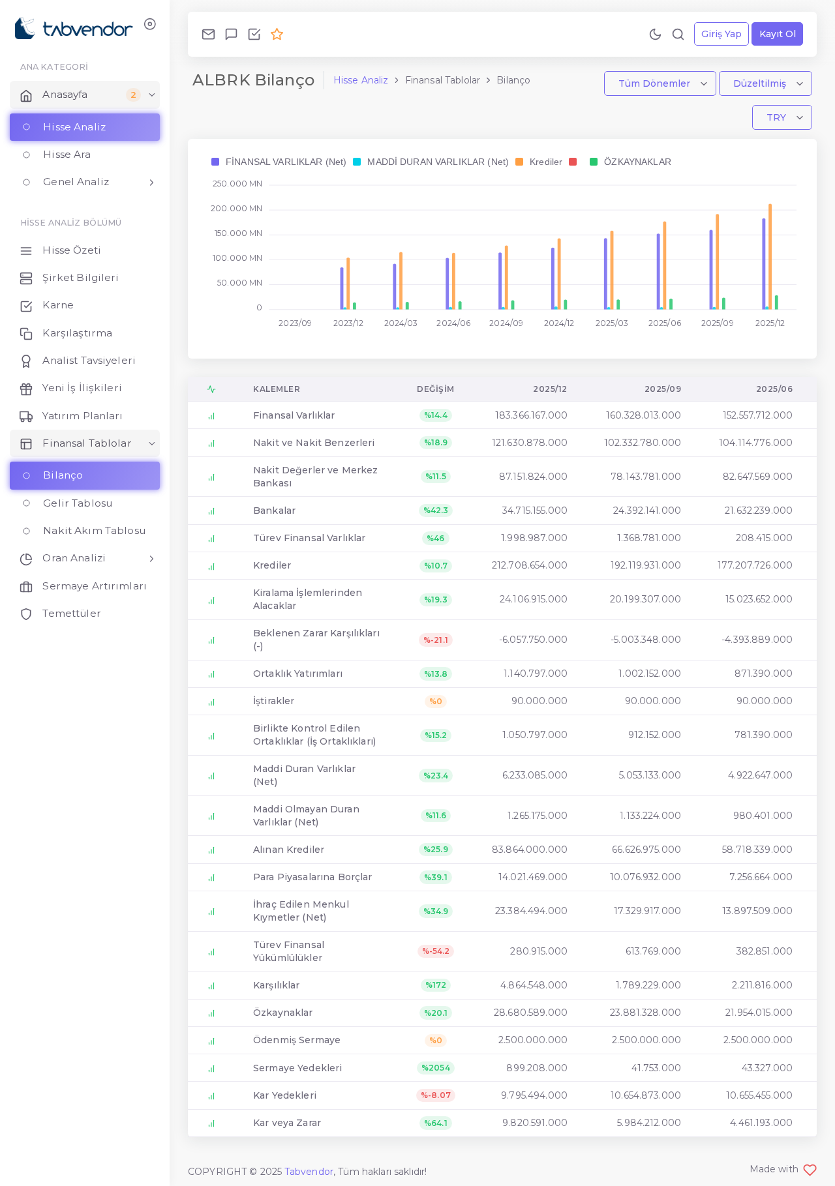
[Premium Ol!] (277, 34)
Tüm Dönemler (655, 83)
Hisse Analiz (361, 80)
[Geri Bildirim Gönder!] (231, 34)
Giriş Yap (721, 34)
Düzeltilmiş (761, 83)
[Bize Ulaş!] (208, 34)
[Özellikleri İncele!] (254, 34)
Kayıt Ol (777, 34)
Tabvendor (308, 1172)
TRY (778, 117)
